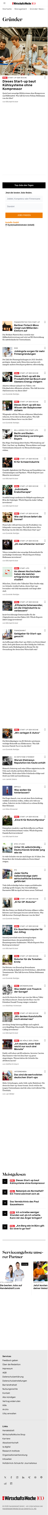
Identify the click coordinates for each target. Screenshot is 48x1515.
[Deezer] (5, 1483)
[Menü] (4, 3)
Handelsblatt (8, 1430)
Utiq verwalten (9, 1413)
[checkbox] (45, 77)
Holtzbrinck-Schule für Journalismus (19, 1463)
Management (21, 9)
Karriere (6, 1438)
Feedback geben (10, 1360)
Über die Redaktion (11, 1364)
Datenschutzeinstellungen (14, 1380)
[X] (5, 1477)
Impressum (7, 1368)
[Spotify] (35, 1477)
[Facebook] (11, 1477)
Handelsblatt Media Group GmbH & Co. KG (19, 1509)
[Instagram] (17, 1477)
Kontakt (6, 1393)
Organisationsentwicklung (14, 1455)
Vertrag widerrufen (11, 1401)
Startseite (7, 9)
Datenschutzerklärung (13, 1376)
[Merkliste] (45, 77)
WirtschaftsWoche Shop (13, 1434)
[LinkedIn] (23, 1477)
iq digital (6, 1446)
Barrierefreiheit (9, 1385)
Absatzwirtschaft (10, 1442)
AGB (4, 1372)
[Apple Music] (41, 1477)
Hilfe (4, 1405)
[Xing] (29, 1477)
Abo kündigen (9, 1397)
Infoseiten (7, 1459)
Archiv (5, 1409)
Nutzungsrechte (10, 1389)
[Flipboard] (11, 1483)
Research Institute (11, 1451)
